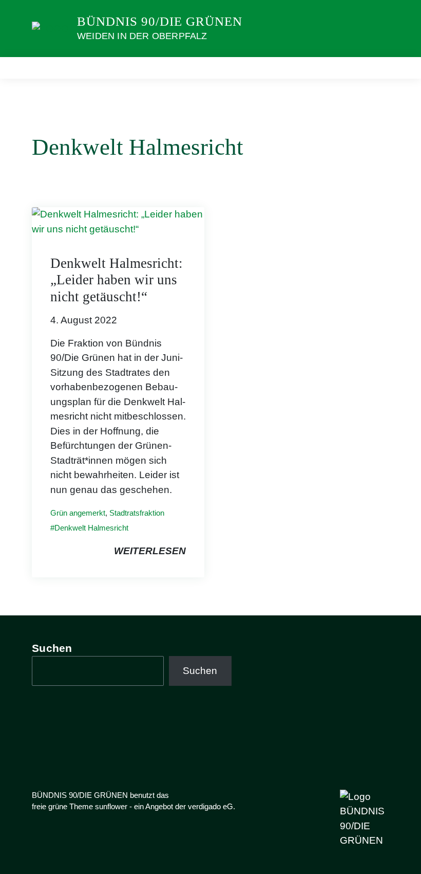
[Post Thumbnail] (118, 221)
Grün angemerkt (77, 512)
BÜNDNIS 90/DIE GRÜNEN (159, 21)
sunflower (111, 806)
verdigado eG (210, 806)
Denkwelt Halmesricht (91, 527)
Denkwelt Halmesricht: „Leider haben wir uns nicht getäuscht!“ (116, 280)
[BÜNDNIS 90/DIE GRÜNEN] (50, 28)
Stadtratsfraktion (136, 512)
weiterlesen (150, 550)
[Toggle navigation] (378, 68)
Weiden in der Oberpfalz (142, 36)
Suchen (52, 648)
